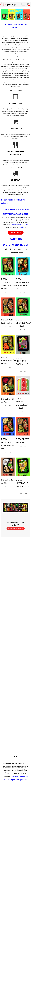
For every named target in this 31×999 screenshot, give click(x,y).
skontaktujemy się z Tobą (20, 224)
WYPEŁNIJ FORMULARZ (15, 232)
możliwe (22, 227)
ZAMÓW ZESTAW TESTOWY (15, 528)
